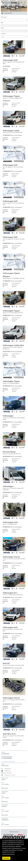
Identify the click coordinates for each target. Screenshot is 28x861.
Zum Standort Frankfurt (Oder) (8, 761)
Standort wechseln (14, 831)
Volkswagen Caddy (11, 130)
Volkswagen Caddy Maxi (13, 345)
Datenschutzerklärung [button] (8, 854)
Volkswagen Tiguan (11, 96)
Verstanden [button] (6, 858)
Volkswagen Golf (10, 60)
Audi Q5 (6, 663)
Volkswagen (8, 416)
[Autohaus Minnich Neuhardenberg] (14, 3)
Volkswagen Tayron (11, 698)
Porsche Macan (9, 452)
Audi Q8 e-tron (9, 734)
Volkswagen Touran (11, 557)
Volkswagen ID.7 (10, 593)
